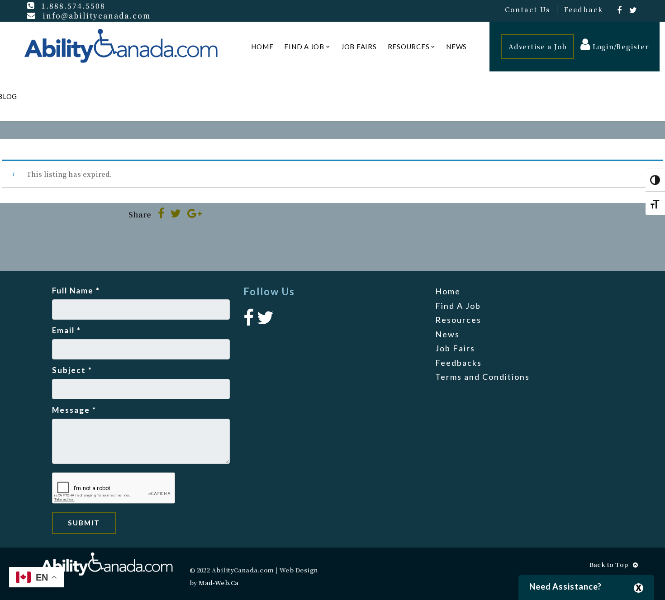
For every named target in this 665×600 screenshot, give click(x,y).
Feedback (583, 9)
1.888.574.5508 (73, 5)
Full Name (76, 290)
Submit (84, 523)
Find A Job (304, 47)
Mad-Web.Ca (219, 582)
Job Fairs (359, 47)
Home (262, 47)
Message (74, 410)
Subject (72, 370)
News (456, 47)
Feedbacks (458, 363)
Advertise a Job (537, 46)
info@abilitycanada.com (97, 15)
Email (66, 330)
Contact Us (527, 9)
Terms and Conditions (482, 377)
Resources (409, 47)
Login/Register (619, 46)
